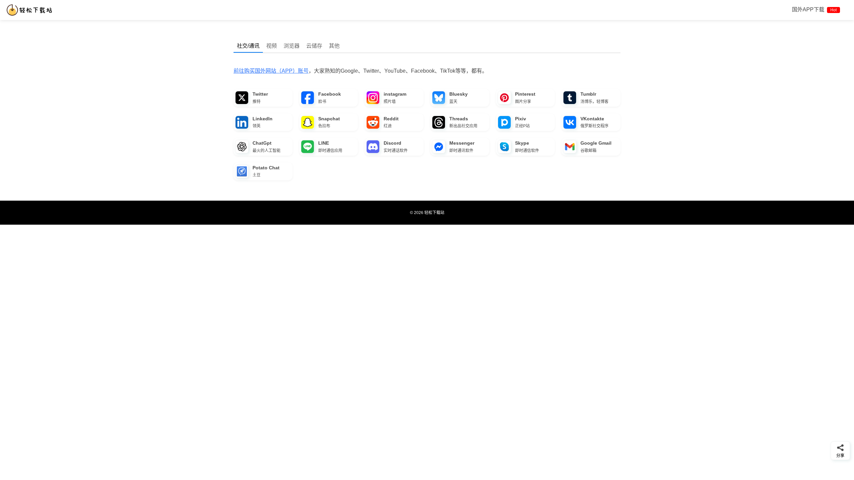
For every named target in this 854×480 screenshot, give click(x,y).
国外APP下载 (814, 9)
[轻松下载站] (31, 10)
